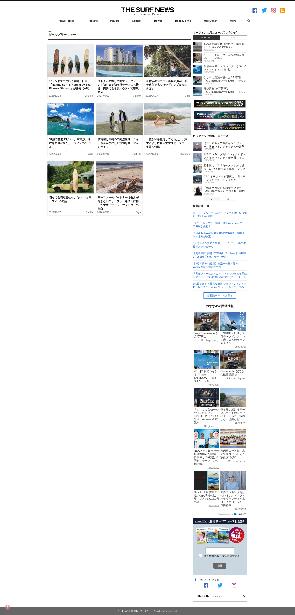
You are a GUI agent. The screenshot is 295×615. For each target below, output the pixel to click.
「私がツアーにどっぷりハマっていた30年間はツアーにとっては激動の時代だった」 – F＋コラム (220, 275)
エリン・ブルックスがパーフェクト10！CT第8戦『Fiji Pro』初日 (220, 214)
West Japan (210, 20)
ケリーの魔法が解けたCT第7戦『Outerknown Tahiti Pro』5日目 (224, 80)
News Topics (66, 20)
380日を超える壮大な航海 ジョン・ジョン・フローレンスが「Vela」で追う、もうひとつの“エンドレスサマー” (219, 285)
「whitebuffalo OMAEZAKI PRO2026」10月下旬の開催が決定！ (219, 235)
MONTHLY (206, 37)
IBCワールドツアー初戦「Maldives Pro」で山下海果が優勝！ (219, 225)
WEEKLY (233, 37)
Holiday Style (183, 20)
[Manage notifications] (7, 607)
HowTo (158, 20)
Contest (136, 20)
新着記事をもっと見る (220, 295)
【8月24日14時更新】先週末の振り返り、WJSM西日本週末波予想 (217, 265)
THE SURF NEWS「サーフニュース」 (138, 611)
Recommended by (226, 514)
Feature (114, 20)
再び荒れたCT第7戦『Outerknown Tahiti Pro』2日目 (224, 92)
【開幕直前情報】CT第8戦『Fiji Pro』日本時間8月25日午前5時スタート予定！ (219, 255)
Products (92, 20)
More (233, 20)
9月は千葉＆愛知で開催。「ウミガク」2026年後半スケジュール (219, 245)
